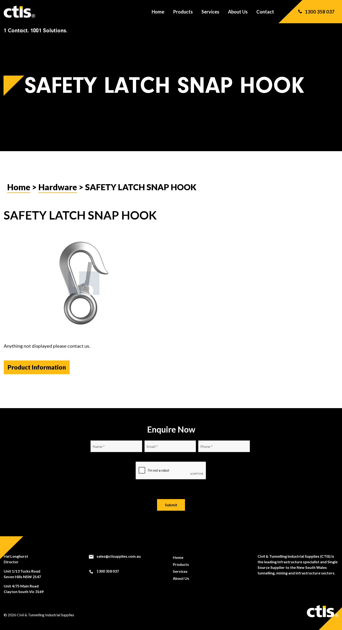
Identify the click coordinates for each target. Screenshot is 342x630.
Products (183, 11)
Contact (265, 11)
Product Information (36, 367)
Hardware (57, 187)
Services (210, 11)
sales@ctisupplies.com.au (118, 556)
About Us (238, 11)
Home (158, 11)
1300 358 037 (320, 11)
